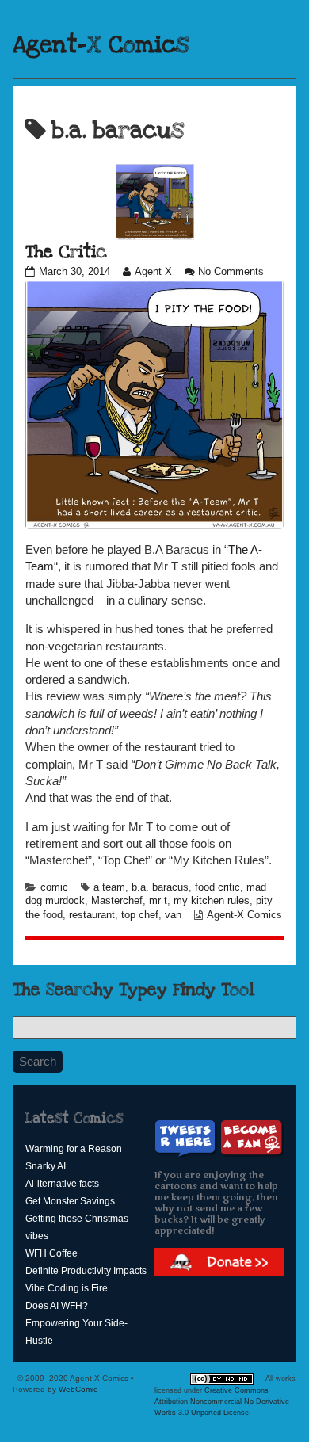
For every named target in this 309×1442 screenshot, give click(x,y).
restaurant (92, 915)
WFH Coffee (51, 1253)
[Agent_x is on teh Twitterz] (187, 1138)
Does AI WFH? (56, 1305)
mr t (158, 900)
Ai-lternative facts (62, 1183)
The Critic (66, 252)
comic (54, 887)
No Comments (231, 271)
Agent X (153, 271)
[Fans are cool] (252, 1138)
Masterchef (117, 900)
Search (37, 1061)
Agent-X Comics (101, 45)
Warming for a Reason (73, 1148)
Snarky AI (45, 1166)
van (173, 915)
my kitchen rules (212, 900)
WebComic (78, 1389)
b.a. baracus (160, 887)
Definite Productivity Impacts (86, 1270)
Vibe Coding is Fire (66, 1288)
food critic (217, 887)
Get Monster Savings (70, 1201)
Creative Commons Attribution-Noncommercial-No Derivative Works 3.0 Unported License (221, 1402)
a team (109, 887)
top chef (139, 915)
